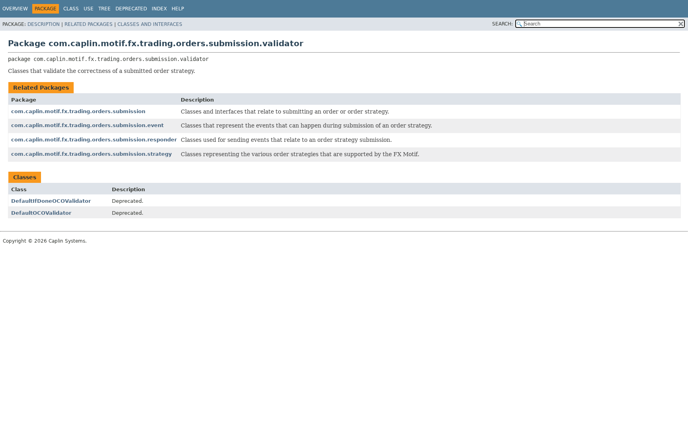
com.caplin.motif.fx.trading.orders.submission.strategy (91, 154)
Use (89, 9)
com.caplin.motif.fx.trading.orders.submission (78, 111)
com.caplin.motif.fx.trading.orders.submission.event (87, 125)
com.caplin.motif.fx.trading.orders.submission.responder (94, 140)
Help (178, 9)
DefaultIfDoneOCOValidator (51, 201)
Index (159, 9)
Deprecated (131, 9)
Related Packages (88, 24)
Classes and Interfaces (149, 24)
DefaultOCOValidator (41, 213)
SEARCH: (502, 24)
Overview (15, 9)
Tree (104, 9)
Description (43, 24)
